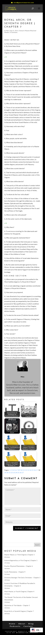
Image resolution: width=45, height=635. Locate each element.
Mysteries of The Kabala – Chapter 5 (17, 605)
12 (26, 470)
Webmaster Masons (27, 632)
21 (10, 472)
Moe (7, 30)
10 (22, 470)
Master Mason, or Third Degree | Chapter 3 (19, 555)
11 (24, 470)
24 (16, 472)
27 (23, 472)
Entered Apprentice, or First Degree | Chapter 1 (20, 560)
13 (28, 470)
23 (14, 472)
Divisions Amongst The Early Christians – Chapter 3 (22, 577)
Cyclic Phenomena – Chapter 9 (14, 572)
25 (18, 472)
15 (33, 470)
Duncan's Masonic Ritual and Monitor (20, 31)
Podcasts (15, 626)
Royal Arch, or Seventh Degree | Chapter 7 (19, 611)
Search (37, 545)
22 (12, 472)
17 (37, 470)
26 (21, 472)
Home (12, 624)
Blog (31, 624)
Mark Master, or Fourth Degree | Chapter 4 (19, 591)
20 (7, 472)
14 (30, 470)
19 (5, 472)
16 (35, 470)
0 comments (13, 32)
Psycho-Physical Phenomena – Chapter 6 (18, 566)
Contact (28, 626)
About (21, 624)
